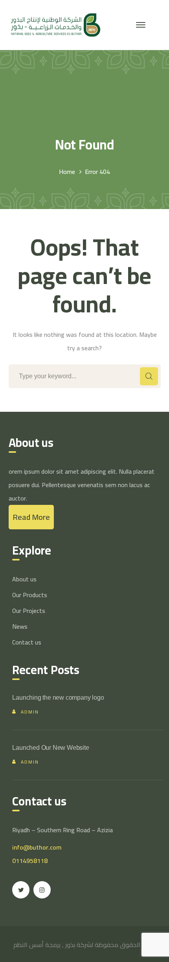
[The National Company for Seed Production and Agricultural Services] (55, 24)
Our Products (29, 595)
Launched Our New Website (50, 747)
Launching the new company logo (58, 697)
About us (24, 579)
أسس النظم (28, 945)
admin (30, 711)
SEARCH (149, 376)
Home (67, 171)
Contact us (26, 642)
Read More (31, 517)
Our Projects (28, 610)
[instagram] (42, 889)
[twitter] (20, 889)
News (20, 626)
